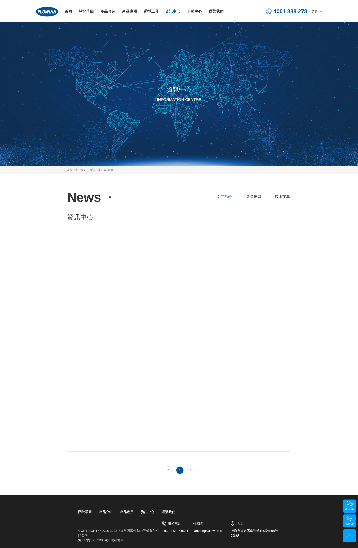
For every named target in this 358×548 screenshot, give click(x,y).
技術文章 (282, 196)
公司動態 (225, 196)
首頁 (68, 11)
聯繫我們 (216, 11)
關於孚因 (86, 11)
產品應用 (129, 11)
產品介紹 (108, 11)
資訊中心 (172, 11)
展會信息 (253, 196)
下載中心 (194, 11)
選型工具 (151, 11)
